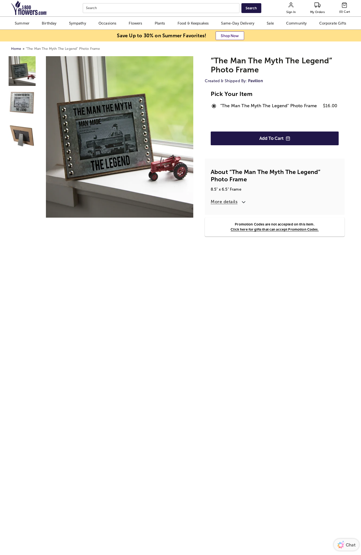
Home (16, 49)
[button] (22, 23)
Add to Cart (271, 138)
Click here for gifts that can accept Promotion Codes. (275, 229)
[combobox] (161, 8)
